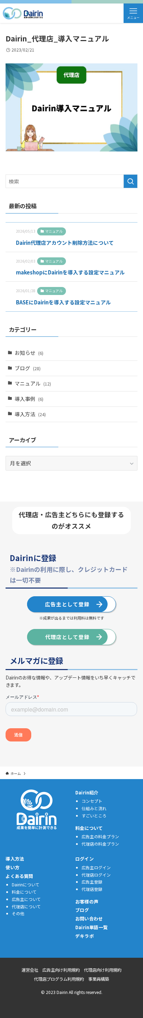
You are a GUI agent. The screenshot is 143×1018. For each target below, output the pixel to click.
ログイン (84, 858)
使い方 (12, 867)
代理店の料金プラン (100, 844)
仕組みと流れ (94, 808)
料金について (89, 828)
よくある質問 (19, 876)
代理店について (26, 906)
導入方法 (30, 414)
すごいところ (94, 815)
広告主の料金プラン (100, 836)
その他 (18, 913)
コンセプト (92, 801)
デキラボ (84, 936)
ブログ (28, 368)
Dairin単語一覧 (91, 927)
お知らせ (29, 352)
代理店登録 (92, 889)
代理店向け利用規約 (102, 970)
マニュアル (33, 383)
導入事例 (29, 398)
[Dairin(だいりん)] (23, 13)
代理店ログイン (96, 875)
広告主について (26, 899)
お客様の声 (86, 901)
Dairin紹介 (87, 792)
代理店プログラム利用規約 (59, 979)
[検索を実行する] (130, 181)
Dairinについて (26, 884)
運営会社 (30, 970)
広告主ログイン (96, 867)
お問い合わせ (89, 918)
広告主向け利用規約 (61, 970)
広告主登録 (92, 882)
